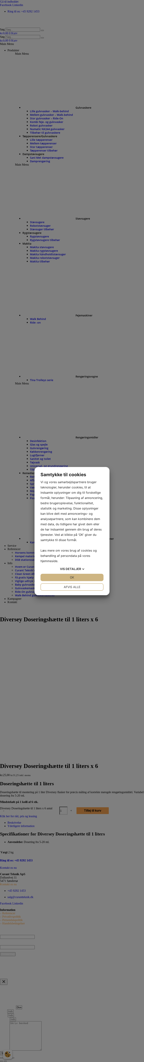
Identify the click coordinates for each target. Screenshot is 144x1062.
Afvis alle (72, 587)
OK (72, 577)
